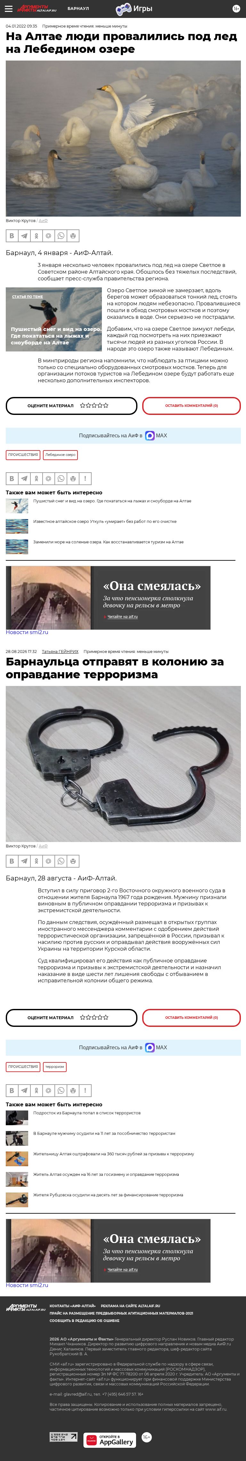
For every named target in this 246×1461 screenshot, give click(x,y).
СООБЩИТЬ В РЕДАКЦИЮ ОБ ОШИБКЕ (84, 1321)
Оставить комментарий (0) (191, 406)
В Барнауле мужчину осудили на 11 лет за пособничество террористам (104, 1133)
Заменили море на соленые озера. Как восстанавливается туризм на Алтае (108, 542)
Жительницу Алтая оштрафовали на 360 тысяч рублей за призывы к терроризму (113, 1153)
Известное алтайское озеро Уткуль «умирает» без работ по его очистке (104, 521)
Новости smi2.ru (27, 632)
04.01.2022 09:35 (21, 26)
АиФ (43, 220)
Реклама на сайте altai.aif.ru (130, 1306)
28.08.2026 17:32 (21, 651)
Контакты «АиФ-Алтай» (73, 1306)
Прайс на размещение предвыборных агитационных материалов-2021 (121, 1313)
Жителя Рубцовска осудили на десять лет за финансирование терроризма (108, 1195)
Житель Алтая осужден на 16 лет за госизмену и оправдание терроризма (106, 1174)
